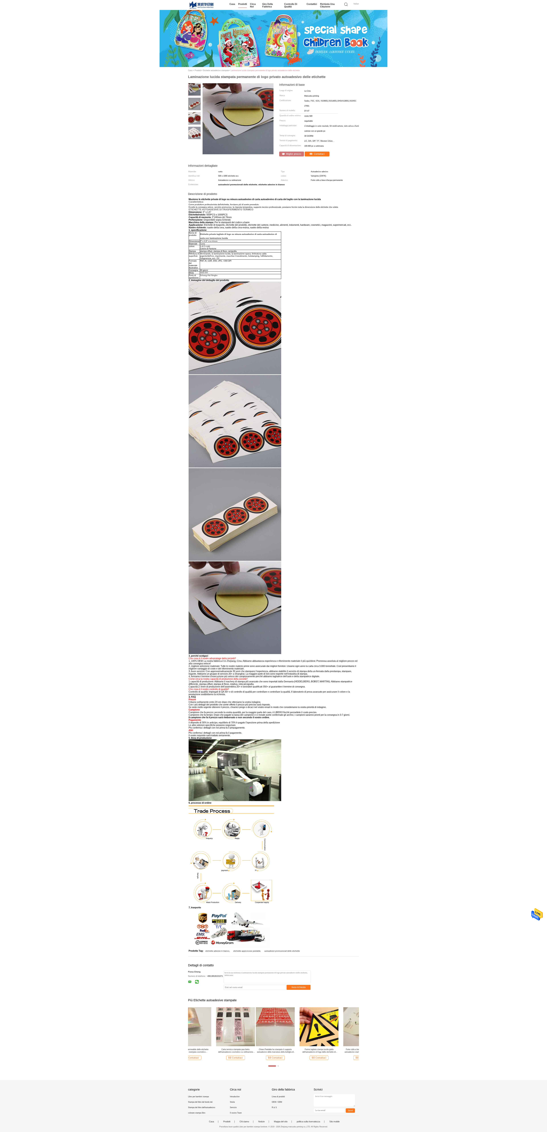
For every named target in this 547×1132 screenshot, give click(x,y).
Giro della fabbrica (267, 5)
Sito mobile (334, 1122)
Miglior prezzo (293, 154)
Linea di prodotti (278, 1096)
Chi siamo (244, 1122)
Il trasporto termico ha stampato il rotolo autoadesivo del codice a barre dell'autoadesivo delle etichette (251, 1050)
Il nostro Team (236, 1113)
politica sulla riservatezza (308, 1122)
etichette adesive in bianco (217, 951)
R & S (274, 1107)
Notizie (261, 1122)
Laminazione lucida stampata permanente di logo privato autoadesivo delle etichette (265, 70)
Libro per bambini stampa (198, 1096)
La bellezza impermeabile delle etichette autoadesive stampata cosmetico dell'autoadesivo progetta (295, 1050)
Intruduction (235, 1096)
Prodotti (242, 4)
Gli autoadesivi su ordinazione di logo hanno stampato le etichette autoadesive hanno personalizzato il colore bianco (207, 1050)
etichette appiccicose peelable (246, 951)
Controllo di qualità (290, 5)
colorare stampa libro (196, 1113)
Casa (232, 4)
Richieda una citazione (327, 5)
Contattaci (319, 154)
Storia (232, 1102)
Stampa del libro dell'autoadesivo (201, 1107)
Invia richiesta (299, 987)
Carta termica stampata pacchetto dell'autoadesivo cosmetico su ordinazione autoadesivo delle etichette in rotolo (338, 1050)
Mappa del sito (280, 1122)
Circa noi (253, 5)
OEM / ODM (277, 1102)
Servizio (233, 1107)
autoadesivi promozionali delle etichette (282, 951)
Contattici (312, 4)
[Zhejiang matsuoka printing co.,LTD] (202, 5)
